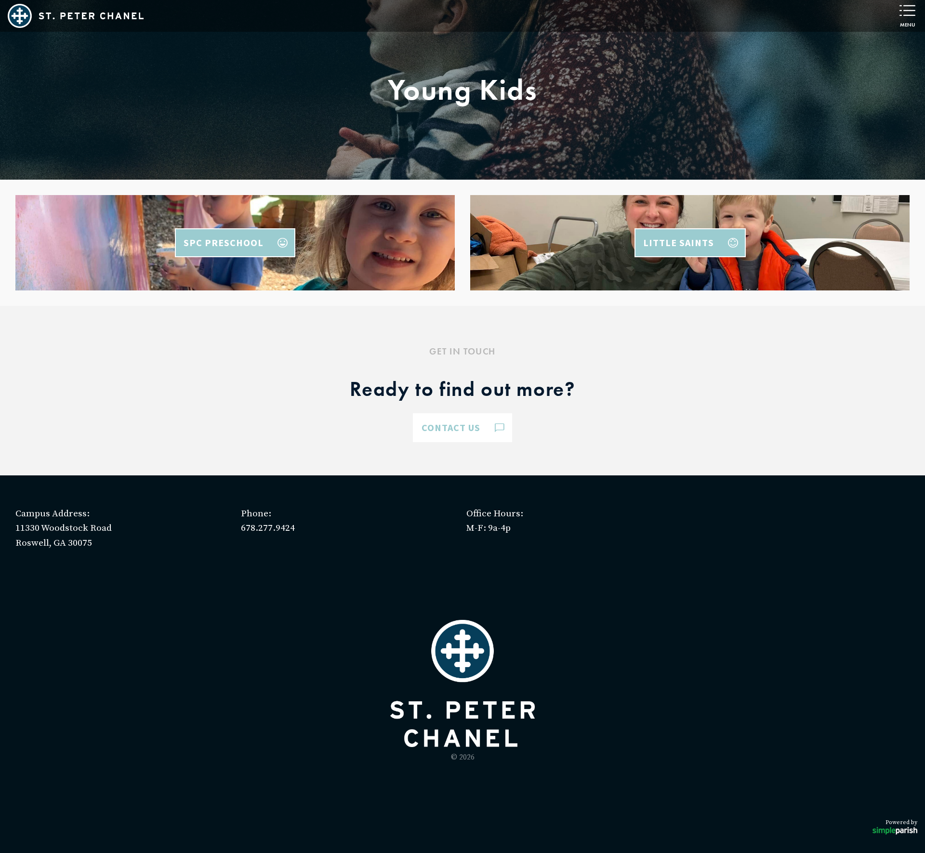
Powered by (901, 822)
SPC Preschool (224, 242)
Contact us (451, 427)
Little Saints (678, 242)
